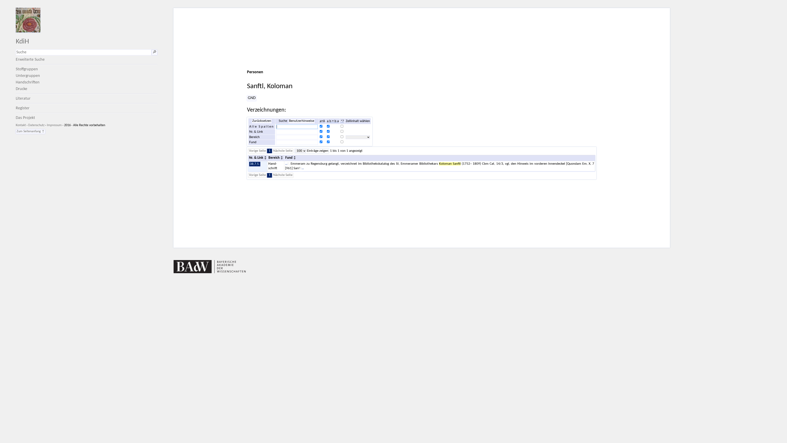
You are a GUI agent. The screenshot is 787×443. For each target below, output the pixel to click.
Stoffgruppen (27, 69)
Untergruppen (28, 76)
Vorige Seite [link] (257, 151)
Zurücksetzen (261, 121)
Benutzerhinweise (301, 121)
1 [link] (270, 151)
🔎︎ (154, 52)
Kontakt (21, 125)
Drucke (21, 89)
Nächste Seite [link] (282, 151)
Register (23, 108)
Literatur (23, 99)
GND (252, 98)
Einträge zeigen (317, 151)
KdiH (22, 41)
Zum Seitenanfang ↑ (30, 131)
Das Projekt (25, 118)
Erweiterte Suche (30, 60)
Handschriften (28, 82)
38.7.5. (255, 164)
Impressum (54, 125)
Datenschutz (36, 125)
